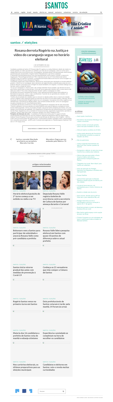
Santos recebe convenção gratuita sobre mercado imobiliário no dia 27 (88, 125)
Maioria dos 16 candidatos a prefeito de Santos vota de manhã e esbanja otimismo (26, 336)
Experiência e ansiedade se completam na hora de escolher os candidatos (55, 336)
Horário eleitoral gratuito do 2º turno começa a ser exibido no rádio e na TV (26, 196)
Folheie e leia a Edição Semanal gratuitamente (86, 97)
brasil (29, 12)
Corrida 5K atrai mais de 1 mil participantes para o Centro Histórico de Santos (89, 187)
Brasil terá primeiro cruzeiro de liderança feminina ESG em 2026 (89, 208)
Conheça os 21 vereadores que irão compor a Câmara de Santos (55, 270)
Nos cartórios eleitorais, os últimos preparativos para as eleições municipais (26, 367)
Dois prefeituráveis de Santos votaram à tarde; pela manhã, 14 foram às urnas (56, 304)
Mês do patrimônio (83, 140)
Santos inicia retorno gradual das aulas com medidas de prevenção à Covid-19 (24, 271)
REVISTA (75, 12)
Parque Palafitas (82, 175)
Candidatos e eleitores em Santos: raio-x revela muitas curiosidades (56, 367)
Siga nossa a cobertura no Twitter (41, 128)
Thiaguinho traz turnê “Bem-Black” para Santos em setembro (89, 164)
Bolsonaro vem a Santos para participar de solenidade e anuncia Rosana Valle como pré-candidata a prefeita (26, 234)
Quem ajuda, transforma (84, 116)
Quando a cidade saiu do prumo (87, 192)
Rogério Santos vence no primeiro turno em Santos (25, 302)
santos (16, 12)
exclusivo (58, 12)
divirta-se (43, 12)
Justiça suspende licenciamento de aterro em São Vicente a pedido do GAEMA (88, 145)
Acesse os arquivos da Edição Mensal (86, 102)
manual (50, 12)
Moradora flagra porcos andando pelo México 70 (56, 140)
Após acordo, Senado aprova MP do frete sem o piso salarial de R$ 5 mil (88, 196)
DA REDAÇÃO (83, 12)
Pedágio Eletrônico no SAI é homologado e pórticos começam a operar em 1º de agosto (88, 202)
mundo (35, 12)
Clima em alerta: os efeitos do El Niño (89, 130)
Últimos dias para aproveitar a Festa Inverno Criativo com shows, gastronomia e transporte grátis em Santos (88, 158)
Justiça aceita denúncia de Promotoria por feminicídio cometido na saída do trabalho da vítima (89, 135)
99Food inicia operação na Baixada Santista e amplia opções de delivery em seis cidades (89, 180)
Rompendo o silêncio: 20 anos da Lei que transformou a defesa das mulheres (90, 151)
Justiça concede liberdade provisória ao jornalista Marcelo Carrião (27, 141)
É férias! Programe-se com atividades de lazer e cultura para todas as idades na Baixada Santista (89, 219)
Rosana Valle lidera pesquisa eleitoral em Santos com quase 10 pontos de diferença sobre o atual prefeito (56, 235)
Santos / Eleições (19, 191)
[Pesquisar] (101, 12)
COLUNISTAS (67, 12)
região (23, 12)
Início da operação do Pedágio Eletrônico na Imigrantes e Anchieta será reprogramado (89, 170)
